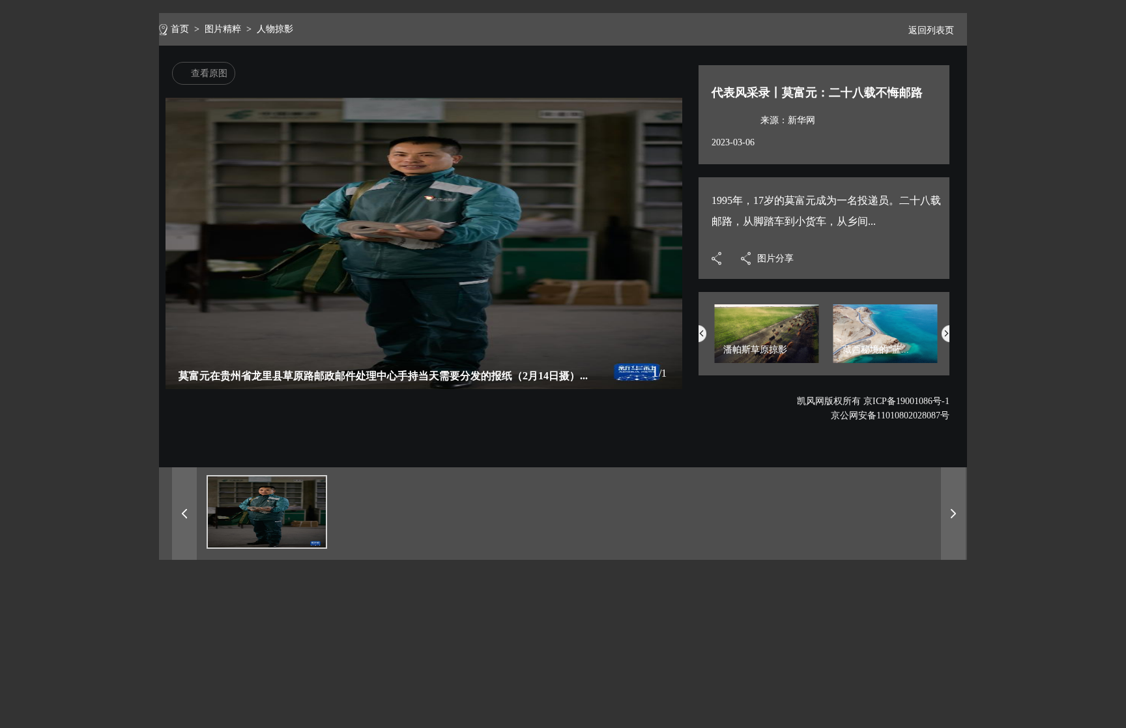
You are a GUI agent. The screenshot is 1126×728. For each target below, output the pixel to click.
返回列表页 (931, 30)
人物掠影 (275, 29)
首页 (180, 29)
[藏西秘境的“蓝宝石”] (885, 360)
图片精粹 (223, 29)
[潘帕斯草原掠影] (766, 360)
